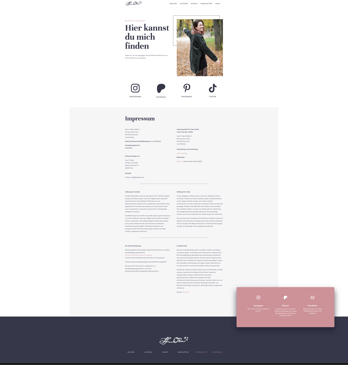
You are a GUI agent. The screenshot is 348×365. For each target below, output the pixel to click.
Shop (217, 3)
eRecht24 (185, 292)
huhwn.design (182, 153)
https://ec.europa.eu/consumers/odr (138, 255)
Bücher (173, 3)
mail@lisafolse (135, 177)
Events (194, 3)
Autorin (184, 3)
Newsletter (206, 3)
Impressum (217, 352)
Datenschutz (201, 352)
